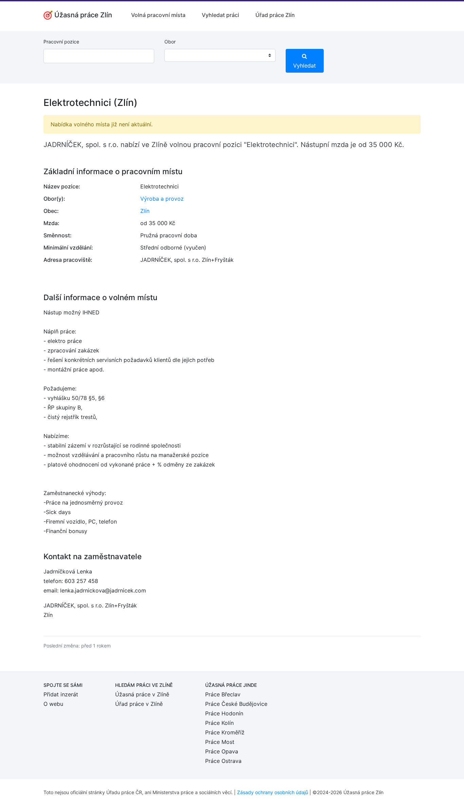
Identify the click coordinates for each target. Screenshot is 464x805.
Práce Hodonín (224, 713)
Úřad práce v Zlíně (139, 703)
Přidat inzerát (60, 694)
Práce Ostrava (223, 760)
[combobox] (219, 55)
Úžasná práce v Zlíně (142, 694)
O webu (53, 703)
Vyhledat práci (220, 15)
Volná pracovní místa (158, 15)
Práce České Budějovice (236, 703)
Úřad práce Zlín (275, 15)
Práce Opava (221, 751)
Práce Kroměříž (225, 732)
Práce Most (219, 741)
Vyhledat (304, 65)
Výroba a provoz (162, 198)
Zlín (144, 210)
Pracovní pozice (61, 41)
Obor (170, 41)
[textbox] (178, 55)
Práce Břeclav (222, 694)
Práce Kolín (219, 722)
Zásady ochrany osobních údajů (272, 792)
